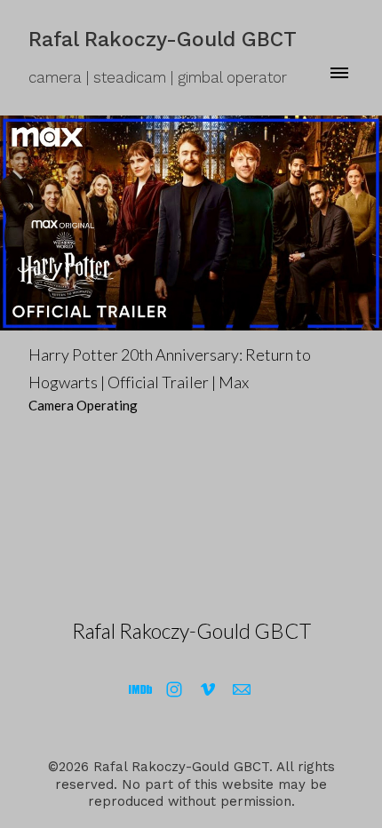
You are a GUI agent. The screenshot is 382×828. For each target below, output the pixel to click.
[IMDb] (140, 689)
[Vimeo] (208, 689)
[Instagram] (174, 689)
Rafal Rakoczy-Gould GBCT (191, 630)
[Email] (241, 689)
